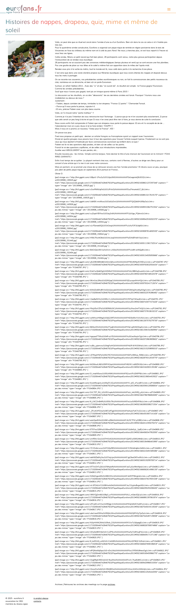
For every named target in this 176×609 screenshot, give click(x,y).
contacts (37, 601)
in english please (41, 598)
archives (111, 584)
